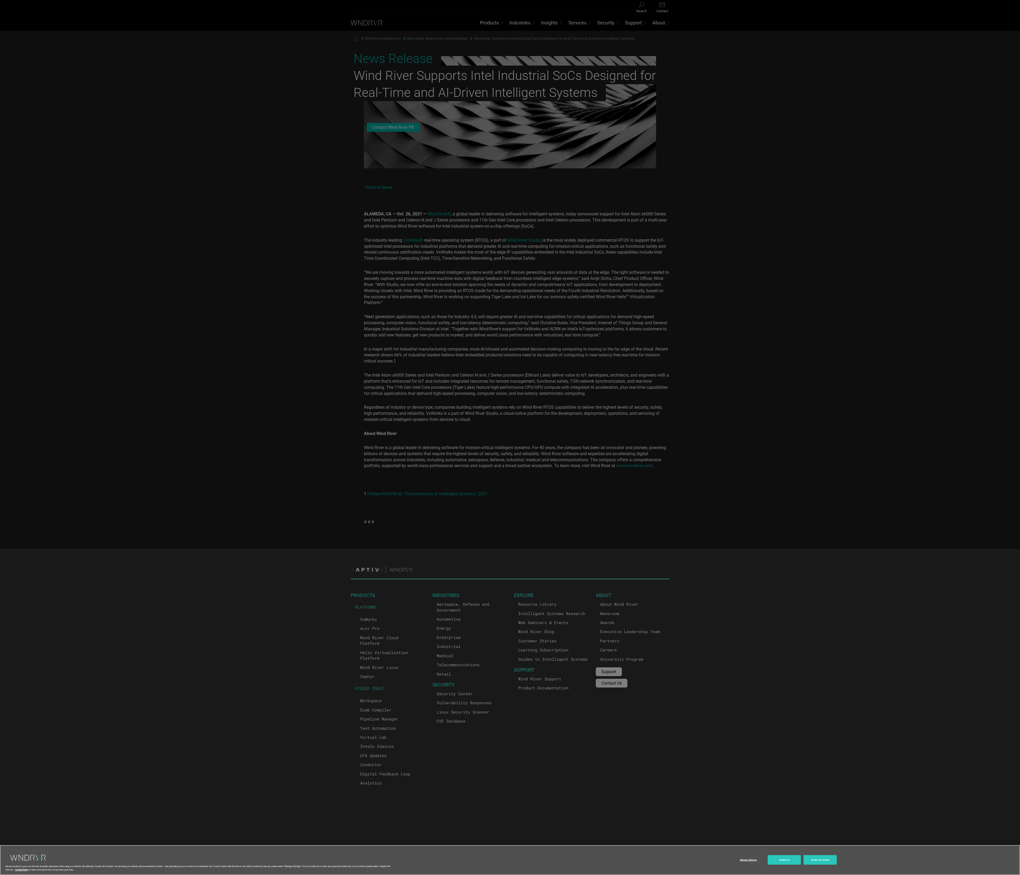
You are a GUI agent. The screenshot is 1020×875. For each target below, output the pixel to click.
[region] (510, 860)
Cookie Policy (21, 869)
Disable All (784, 859)
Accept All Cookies (820, 859)
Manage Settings (748, 859)
